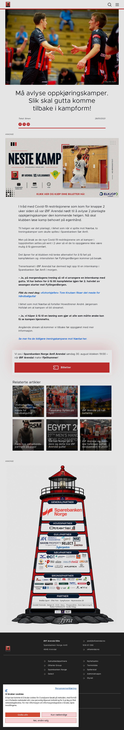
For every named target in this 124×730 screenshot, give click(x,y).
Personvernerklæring (65, 688)
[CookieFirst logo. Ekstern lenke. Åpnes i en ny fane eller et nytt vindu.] (6, 690)
